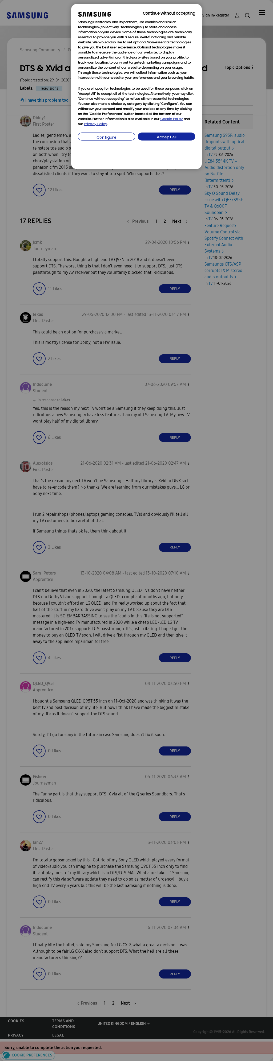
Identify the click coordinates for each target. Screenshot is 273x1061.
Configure (107, 138)
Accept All (166, 137)
